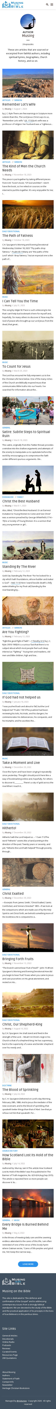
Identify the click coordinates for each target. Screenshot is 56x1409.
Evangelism (7, 497)
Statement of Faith (11, 1378)
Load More (28, 1264)
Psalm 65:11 (17, 251)
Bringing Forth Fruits (17, 959)
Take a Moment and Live (21, 763)
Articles (6, 100)
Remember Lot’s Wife (18, 104)
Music (5, 297)
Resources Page (10, 1355)
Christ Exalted (13, 894)
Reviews (6, 1348)
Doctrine (7, 1085)
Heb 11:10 (15, 582)
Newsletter (7, 1385)
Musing (8, 109)
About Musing (8, 1372)
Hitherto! (9, 828)
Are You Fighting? (15, 632)
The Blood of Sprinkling (20, 1090)
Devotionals (8, 1338)
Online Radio (8, 1342)
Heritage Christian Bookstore (16, 1388)
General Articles (9, 1335)
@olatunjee (22, 1401)
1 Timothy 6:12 (37, 641)
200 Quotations (9, 1358)
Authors (6, 1375)
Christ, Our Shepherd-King (22, 1024)
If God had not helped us (21, 697)
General (6, 427)
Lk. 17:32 (29, 120)
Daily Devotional (11, 231)
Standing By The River (19, 567)
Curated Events (9, 1351)
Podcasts (6, 1345)
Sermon (18, 100)
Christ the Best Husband (21, 501)
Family (20, 497)
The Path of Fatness (17, 236)
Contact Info (8, 1381)
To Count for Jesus (16, 367)
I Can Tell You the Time (20, 301)
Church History (10, 1151)
